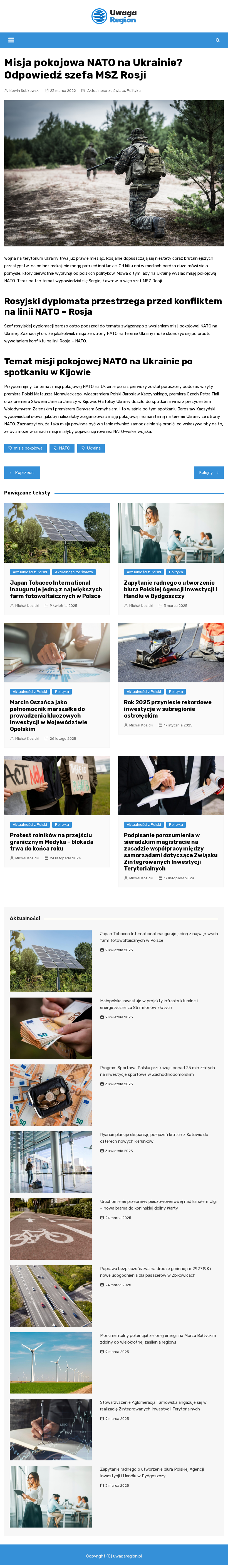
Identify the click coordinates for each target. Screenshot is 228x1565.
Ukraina (94, 448)
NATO (64, 448)
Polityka (134, 91)
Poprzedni (24, 472)
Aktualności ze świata (106, 91)
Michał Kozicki (27, 606)
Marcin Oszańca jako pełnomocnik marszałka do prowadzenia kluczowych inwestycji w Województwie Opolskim (48, 715)
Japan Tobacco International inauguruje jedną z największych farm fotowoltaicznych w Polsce (56, 589)
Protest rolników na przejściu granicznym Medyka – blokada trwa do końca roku (51, 842)
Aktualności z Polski (30, 572)
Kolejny (206, 472)
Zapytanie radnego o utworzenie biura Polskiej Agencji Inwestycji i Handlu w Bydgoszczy (170, 589)
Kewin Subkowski (24, 91)
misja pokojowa (28, 448)
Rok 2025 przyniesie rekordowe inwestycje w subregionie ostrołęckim (168, 709)
